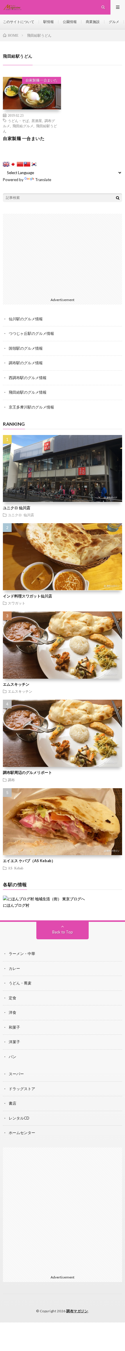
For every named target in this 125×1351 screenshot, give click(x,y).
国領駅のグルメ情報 (26, 348)
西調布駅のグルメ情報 (28, 377)
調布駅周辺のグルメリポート (27, 772)
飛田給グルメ (22, 126)
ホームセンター (22, 1132)
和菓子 (14, 1027)
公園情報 (70, 22)
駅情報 (48, 22)
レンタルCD (19, 1118)
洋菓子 (14, 1041)
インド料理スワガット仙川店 (27, 596)
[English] (6, 164)
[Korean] (34, 164)
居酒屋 (36, 120)
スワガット (16, 603)
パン (12, 1056)
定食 (12, 997)
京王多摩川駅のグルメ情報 (31, 407)
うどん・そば (18, 120)
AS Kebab (15, 868)
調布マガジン (77, 1311)
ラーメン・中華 (22, 953)
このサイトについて (18, 22)
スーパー (16, 1073)
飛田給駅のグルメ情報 (28, 392)
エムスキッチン (16, 684)
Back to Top (62, 932)
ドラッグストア (22, 1088)
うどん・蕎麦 (20, 983)
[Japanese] (13, 164)
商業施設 (93, 22)
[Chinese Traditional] (27, 164)
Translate (43, 179)
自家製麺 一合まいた (42, 80)
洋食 (12, 1012)
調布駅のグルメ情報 (26, 362)
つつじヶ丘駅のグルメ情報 (31, 333)
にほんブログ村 (16, 905)
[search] (117, 197)
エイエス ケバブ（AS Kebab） (29, 860)
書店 (12, 1103)
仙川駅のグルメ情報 (26, 318)
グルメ (114, 22)
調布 (11, 779)
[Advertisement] (62, 254)
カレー (14, 968)
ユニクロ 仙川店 (16, 507)
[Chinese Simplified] (20, 164)
